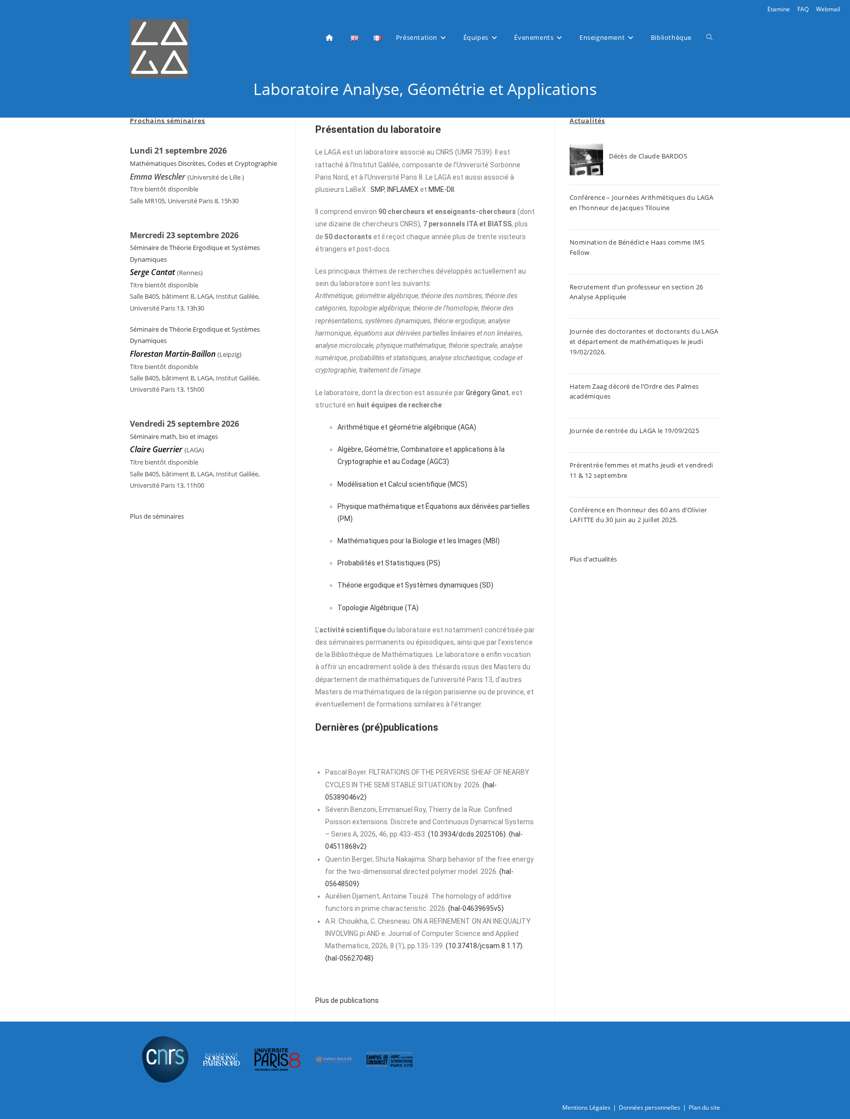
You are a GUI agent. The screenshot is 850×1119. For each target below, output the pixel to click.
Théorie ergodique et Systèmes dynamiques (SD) (415, 585)
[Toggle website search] (709, 37)
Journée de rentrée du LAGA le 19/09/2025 (634, 430)
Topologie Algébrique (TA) (378, 608)
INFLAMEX (403, 189)
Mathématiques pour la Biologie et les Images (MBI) (418, 541)
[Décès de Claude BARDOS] (586, 160)
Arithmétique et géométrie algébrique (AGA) (406, 427)
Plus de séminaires (157, 516)
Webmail (828, 9)
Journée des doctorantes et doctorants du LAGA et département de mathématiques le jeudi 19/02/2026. (644, 341)
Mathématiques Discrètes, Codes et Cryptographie (203, 163)
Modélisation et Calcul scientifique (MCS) (402, 484)
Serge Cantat (152, 272)
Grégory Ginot (487, 393)
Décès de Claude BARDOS (648, 156)
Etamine (778, 9)
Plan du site (704, 1107)
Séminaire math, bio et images (174, 436)
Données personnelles (649, 1107)
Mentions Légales (586, 1107)
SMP (377, 189)
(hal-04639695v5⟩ (476, 908)
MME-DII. (441, 189)
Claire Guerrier (157, 449)
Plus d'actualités (593, 559)
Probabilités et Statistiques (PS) (388, 563)
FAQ (803, 9)
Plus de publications (347, 1000)
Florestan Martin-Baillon (172, 353)
